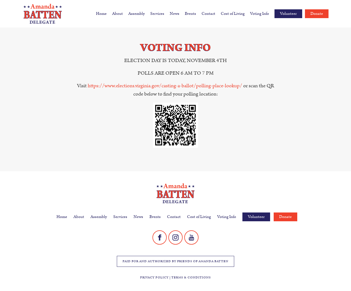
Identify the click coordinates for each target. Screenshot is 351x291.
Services (157, 13)
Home (101, 13)
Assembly (136, 13)
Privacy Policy (154, 277)
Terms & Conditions (191, 277)
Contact (208, 13)
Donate (316, 13)
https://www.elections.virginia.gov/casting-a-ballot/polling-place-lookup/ (165, 85)
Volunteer (288, 13)
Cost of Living (233, 13)
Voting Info (259, 13)
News (174, 13)
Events (190, 13)
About (117, 13)
